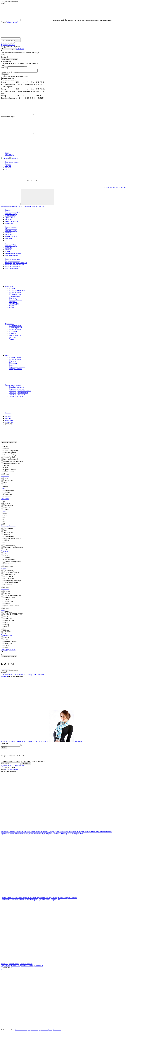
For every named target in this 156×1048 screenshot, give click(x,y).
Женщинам (5, 206)
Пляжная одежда (11, 216)
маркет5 (12, 307)
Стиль (3, 488)
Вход (7, 153)
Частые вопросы (51, 900)
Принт (3, 568)
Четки (7, 240)
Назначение (5, 499)
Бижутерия (9, 223)
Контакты (8, 168)
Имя (2, 55)
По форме (4, 551)
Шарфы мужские (11, 229)
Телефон (4, 57)
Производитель (6, 635)
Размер (3, 511)
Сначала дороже (19, 674)
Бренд (3, 610)
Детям (20, 206)
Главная (8, 416)
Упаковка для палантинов (14, 265)
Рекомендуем (14, 304)
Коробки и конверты (12, 259)
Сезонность (5, 476)
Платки (8, 210)
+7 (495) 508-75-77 (110, 187)
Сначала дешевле (7, 674)
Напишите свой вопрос (9, 72)
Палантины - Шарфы (12, 212)
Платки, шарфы (10, 244)
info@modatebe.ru (11, 769)
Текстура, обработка (8, 526)
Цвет (2, 444)
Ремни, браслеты (11, 236)
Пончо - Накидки (11, 221)
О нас (11, 964)
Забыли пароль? (12, 22)
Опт (58, 900)
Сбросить (12, 650)
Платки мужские (11, 227)
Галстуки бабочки (11, 255)
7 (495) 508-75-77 (7, 766)
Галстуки (8, 238)
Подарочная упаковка (30, 206)
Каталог (8, 418)
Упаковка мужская (11, 268)
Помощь (8, 164)
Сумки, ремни (10, 217)
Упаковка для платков (13, 266)
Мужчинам (13, 206)
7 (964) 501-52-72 (20, 766)
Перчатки (8, 219)
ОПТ (7, 169)
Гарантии (41, 900)
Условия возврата (31, 900)
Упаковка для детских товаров (16, 263)
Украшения (5, 589)
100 (6, 676)
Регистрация (9, 155)
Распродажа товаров (35, 966)
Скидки (8, 166)
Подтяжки (9, 233)
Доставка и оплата (11, 162)
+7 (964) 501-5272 (123, 187)
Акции (41, 206)
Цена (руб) (5, 650)
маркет (11, 305)
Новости (16, 964)
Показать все (5, 669)
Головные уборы (11, 214)
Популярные (30, 674)
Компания (4, 964)
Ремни (7, 251)
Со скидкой (39, 674)
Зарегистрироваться (8, 45)
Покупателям (6, 900)
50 (4, 676)
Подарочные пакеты (12, 261)
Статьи (22, 964)
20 (2, 676)
